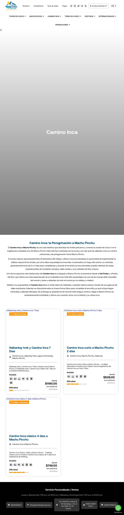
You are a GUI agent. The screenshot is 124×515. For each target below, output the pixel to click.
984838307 (16, 505)
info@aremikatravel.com (40, 505)
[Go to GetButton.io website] (118, 512)
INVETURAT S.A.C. (91, 505)
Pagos (64, 6)
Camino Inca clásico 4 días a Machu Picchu (28, 437)
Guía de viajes (52, 6)
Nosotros (26, 6)
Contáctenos (38, 6)
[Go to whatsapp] (118, 508)
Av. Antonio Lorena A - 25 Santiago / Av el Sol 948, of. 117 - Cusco (68, 504)
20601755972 (110, 505)
